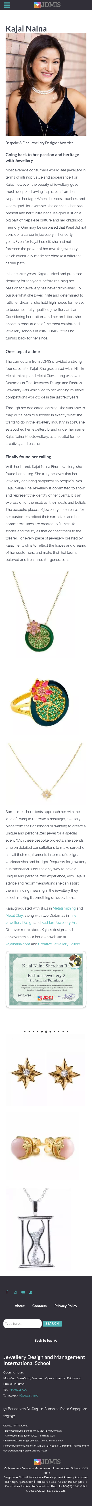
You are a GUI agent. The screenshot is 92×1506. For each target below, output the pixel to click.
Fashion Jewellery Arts (60, 922)
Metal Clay (14, 915)
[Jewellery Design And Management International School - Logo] (46, 5)
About (20, 1306)
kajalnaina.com (18, 944)
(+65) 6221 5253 (18, 1389)
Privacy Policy (65, 1306)
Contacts (39, 1306)
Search (52, 1323)
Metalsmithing (65, 908)
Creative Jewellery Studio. (59, 944)
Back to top (43, 1340)
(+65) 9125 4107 (28, 1395)
